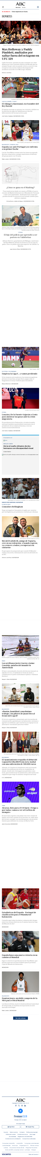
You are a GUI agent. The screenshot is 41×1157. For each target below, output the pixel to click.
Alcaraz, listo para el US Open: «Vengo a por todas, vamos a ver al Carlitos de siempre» (20, 810)
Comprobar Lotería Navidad (32, 1143)
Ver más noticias (21, 1018)
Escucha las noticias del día (17, 1147)
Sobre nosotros (14, 1132)
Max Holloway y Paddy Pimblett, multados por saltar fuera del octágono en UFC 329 (20, 54)
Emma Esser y (10, 201)
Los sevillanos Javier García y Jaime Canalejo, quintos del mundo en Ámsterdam (18, 665)
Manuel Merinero (6, 383)
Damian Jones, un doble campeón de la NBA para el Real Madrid (19, 999)
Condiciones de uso (22, 1134)
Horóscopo (15, 1145)
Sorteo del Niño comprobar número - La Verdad (17, 1150)
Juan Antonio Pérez (15, 249)
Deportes (7, 16)
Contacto (22, 1132)
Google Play (30, 1127)
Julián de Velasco (18, 201)
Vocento (6, 1132)
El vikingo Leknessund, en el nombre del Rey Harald (20, 105)
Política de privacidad (31, 1132)
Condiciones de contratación (13, 1138)
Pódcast (33, 1150)
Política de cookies (11, 1134)
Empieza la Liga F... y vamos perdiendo (19, 373)
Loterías (6, 1147)
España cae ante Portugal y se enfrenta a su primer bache (20, 148)
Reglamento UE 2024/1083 (25, 1136)
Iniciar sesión (38, 7)
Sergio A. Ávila (6, 679)
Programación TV (24, 1145)
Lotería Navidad (6, 1145)
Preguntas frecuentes (31, 1147)
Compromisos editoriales (29, 1138)
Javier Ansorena (6, 824)
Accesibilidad (12, 1136)
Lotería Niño (19, 1143)
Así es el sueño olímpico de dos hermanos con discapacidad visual (18, 447)
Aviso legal (32, 1134)
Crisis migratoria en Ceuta (20, 11)
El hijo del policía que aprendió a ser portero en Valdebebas (20, 236)
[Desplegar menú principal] (3, 7)
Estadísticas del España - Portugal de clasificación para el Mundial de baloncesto (19, 914)
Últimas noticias (34, 1145)
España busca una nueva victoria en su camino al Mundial (19, 956)
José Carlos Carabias (7, 116)
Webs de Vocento (33, 1154)
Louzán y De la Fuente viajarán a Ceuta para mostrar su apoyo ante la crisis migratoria (19, 416)
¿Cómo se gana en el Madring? (20, 187)
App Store (11, 1127)
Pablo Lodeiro (5, 159)
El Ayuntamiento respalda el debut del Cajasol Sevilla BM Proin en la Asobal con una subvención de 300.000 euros (19, 761)
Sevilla (23, 7)
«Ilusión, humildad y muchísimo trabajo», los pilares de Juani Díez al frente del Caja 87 (18, 713)
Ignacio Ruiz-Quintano (9, 502)
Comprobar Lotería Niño (8, 1143)
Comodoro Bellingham (12, 506)
